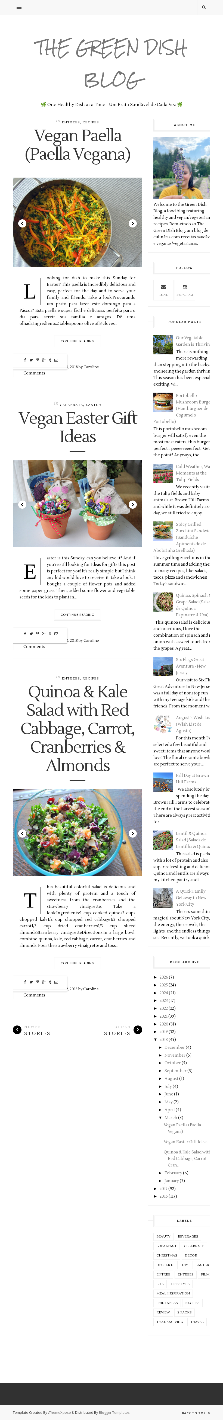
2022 (164, 1008)
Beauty (163, 1237)
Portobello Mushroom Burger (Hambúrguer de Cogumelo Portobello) (182, 408)
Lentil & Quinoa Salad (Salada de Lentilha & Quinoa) (194, 840)
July (168, 1086)
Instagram (184, 295)
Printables (167, 1303)
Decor (191, 1256)
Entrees (71, 122)
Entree (163, 1274)
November (175, 1055)
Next (133, 223)
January (172, 1181)
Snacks (184, 1312)
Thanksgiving (169, 1322)
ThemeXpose (60, 1412)
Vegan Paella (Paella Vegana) (77, 145)
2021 (164, 1016)
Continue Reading (78, 341)
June (169, 1094)
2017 (164, 1188)
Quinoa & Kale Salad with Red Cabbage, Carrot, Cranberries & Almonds (77, 729)
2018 (164, 1039)
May (169, 1102)
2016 (164, 1196)
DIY (185, 1265)
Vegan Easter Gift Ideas (77, 428)
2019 (164, 1031)
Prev (22, 223)
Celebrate (71, 405)
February (173, 1173)
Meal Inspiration (173, 1293)
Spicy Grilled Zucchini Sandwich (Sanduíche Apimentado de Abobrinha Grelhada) (183, 537)
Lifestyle (180, 1284)
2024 (164, 993)
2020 (164, 1024)
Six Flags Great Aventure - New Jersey (191, 666)
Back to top (194, 1413)
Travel (197, 1322)
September (176, 1070)
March (171, 1117)
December (175, 1047)
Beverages (188, 1237)
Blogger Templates (114, 1412)
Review (163, 1312)
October (173, 1063)
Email (163, 295)
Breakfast (166, 1246)
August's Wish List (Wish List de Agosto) (194, 724)
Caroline (91, 367)
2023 (164, 1000)
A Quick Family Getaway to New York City (191, 898)
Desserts (165, 1265)
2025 (164, 985)
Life (160, 1284)
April (170, 1110)
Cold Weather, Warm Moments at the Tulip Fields (196, 473)
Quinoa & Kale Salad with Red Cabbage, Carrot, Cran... (187, 1159)
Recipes (90, 122)
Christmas (166, 1256)
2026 (164, 977)
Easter (93, 405)
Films (206, 1274)
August (171, 1078)
